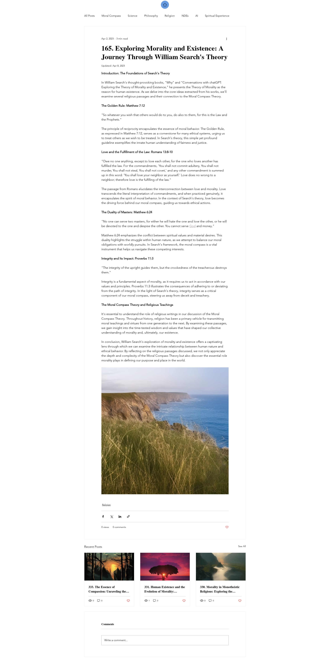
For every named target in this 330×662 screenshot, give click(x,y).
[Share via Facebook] (103, 516)
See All (242, 546)
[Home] (165, 5)
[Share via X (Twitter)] (111, 516)
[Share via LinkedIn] (120, 516)
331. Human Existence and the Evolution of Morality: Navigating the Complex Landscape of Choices (164, 589)
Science (132, 15)
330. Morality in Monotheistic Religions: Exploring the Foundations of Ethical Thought (220, 589)
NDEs (185, 15)
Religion (170, 15)
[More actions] (226, 39)
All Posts (89, 15)
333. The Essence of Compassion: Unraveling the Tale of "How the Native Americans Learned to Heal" (108, 589)
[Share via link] (128, 516)
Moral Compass (111, 15)
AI (196, 15)
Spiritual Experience (217, 15)
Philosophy (151, 15)
